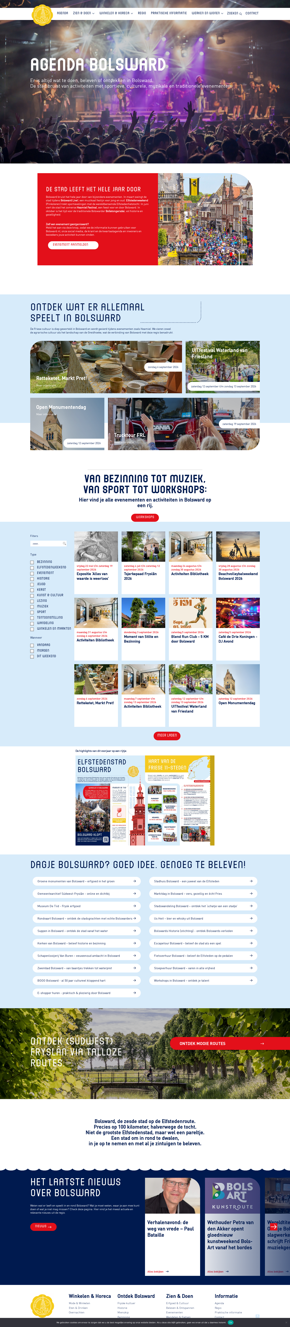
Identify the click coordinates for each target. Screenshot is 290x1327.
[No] (286, 1322)
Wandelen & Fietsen (178, 1317)
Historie (122, 1307)
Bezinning (124, 1317)
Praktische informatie (228, 1312)
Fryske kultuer (126, 1303)
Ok (230, 1322)
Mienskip (123, 1312)
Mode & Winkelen (79, 1303)
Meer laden (167, 736)
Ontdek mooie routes (203, 1043)
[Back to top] (257, 1316)
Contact (219, 1317)
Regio (218, 1307)
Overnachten (76, 1312)
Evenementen (174, 1312)
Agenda (219, 1303)
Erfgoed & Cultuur (177, 1303)
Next (273, 1226)
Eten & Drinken (78, 1307)
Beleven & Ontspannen (180, 1307)
